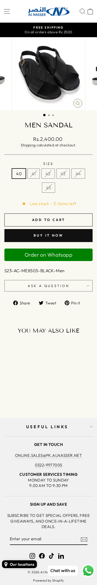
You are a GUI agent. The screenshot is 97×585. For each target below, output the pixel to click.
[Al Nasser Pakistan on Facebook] (42, 556)
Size (48, 163)
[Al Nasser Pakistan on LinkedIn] (61, 556)
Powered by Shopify (48, 580)
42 (48, 173)
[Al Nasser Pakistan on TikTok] (51, 556)
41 (34, 173)
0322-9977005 (48, 465)
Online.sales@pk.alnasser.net (48, 455)
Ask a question (49, 286)
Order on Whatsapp (48, 254)
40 (19, 173)
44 (78, 173)
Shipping (28, 145)
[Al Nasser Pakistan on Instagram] (32, 556)
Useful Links (47, 426)
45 (48, 187)
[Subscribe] (84, 539)
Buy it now (48, 235)
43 (63, 173)
